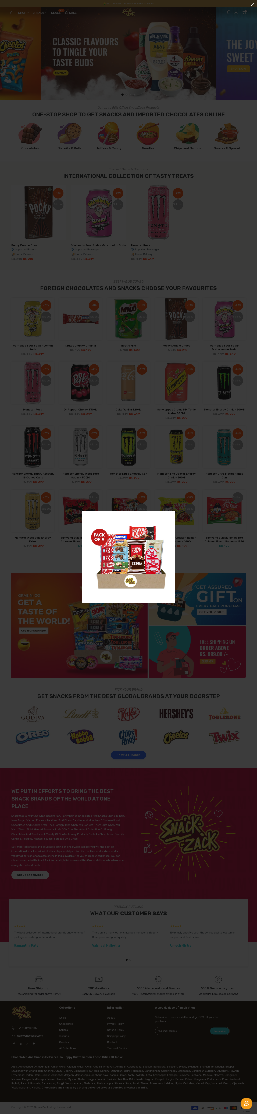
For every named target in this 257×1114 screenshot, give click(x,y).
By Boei (246, 1111)
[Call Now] (246, 1103)
